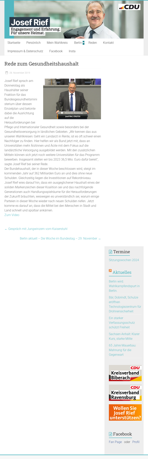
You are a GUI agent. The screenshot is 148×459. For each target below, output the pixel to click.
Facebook (56, 51)
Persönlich (33, 43)
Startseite (14, 43)
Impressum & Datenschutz (25, 51)
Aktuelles (122, 272)
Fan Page (115, 442)
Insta (72, 51)
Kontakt (108, 43)
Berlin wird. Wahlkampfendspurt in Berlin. (124, 286)
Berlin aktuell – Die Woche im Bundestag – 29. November (60, 238)
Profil (136, 442)
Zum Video (11, 215)
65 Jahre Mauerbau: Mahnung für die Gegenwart (122, 350)
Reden (92, 43)
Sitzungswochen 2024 (124, 260)
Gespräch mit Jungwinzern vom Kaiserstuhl (35, 229)
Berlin (78, 43)
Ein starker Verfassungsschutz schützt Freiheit (122, 322)
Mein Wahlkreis (57, 43)
